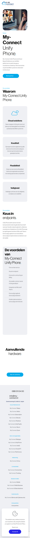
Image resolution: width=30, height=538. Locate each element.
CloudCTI (15, 449)
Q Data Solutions (15, 488)
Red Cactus (15, 452)
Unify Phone (15, 442)
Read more (15, 527)
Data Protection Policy (19, 524)
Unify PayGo (15, 424)
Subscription (15, 414)
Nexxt (15, 427)
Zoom (15, 430)
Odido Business (15, 485)
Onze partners (15, 505)
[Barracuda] (15, 364)
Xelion (15, 411)
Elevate (15, 417)
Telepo (15, 408)
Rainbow (15, 421)
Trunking (15, 473)
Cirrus (15, 461)
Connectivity (15, 470)
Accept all (15, 531)
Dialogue (15, 439)
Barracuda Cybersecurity (15, 497)
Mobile (15, 482)
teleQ (15, 445)
